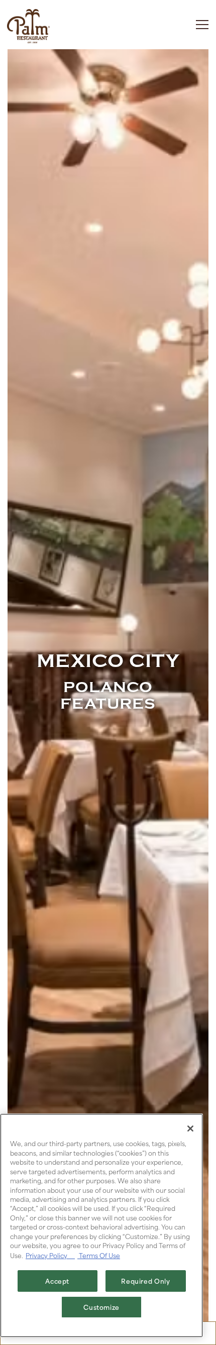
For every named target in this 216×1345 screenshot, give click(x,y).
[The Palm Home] (28, 24)
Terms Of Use (98, 1255)
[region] (101, 1225)
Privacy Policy (50, 1255)
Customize (101, 1307)
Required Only (145, 1281)
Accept (57, 1281)
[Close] (190, 1128)
